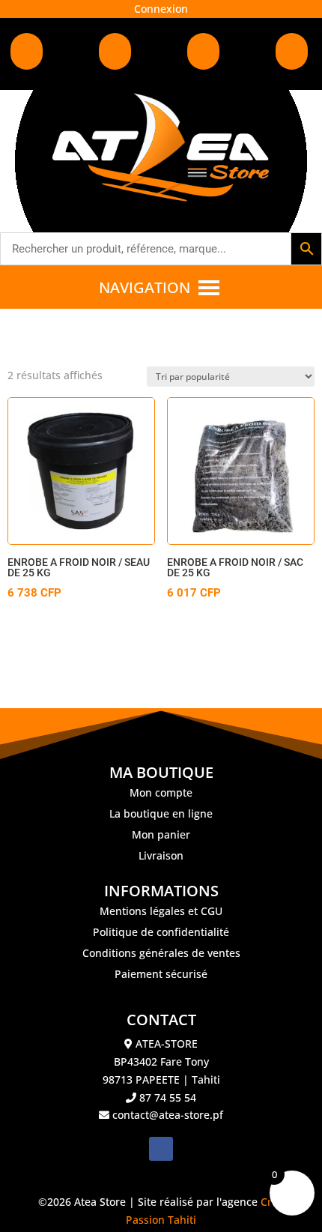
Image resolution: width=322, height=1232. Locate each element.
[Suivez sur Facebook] (161, 1149)
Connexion (161, 8)
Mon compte (161, 792)
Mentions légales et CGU (161, 911)
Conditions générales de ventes (161, 953)
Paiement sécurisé (161, 974)
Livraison (161, 855)
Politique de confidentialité (161, 932)
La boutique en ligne (161, 813)
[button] (144, 288)
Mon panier (161, 834)
